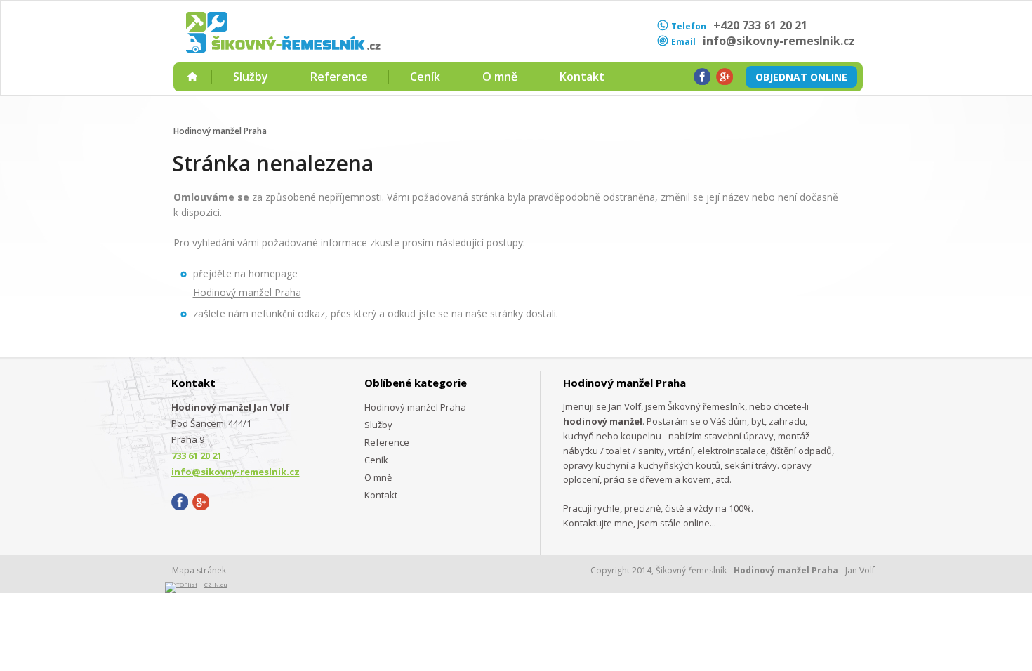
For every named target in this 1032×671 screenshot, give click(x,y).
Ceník (425, 76)
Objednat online (801, 77)
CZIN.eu (215, 584)
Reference (339, 76)
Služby (250, 76)
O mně (499, 76)
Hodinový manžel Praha (220, 131)
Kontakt (582, 76)
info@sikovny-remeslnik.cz (779, 40)
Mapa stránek (199, 570)
